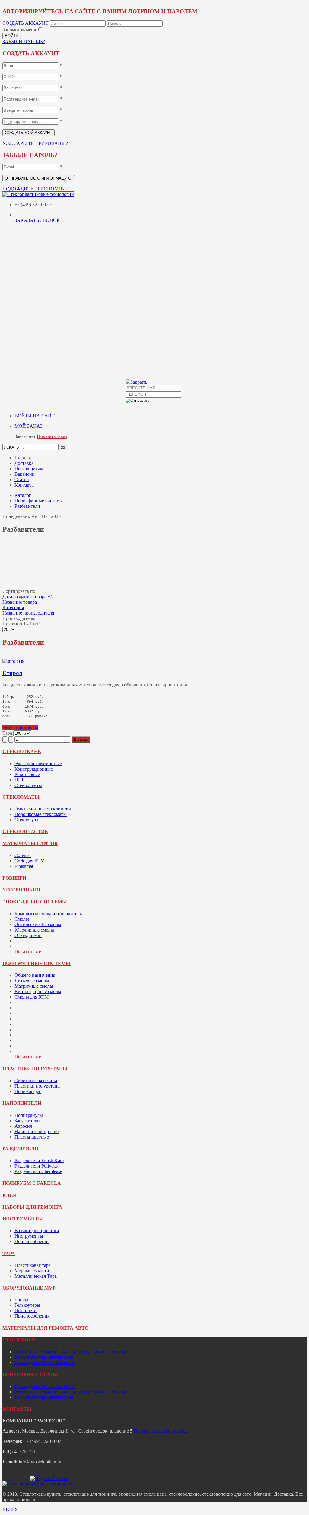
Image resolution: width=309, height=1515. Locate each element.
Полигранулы (28, 1115)
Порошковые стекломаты (40, 814)
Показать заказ (52, 436)
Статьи (21, 479)
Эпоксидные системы (34, 901)
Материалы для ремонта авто (45, 1328)
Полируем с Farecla (31, 1183)
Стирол (12, 673)
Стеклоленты (28, 785)
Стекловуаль (27, 819)
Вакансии (24, 474)
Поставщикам (28, 468)
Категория (13, 607)
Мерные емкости (31, 1270)
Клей (9, 1195)
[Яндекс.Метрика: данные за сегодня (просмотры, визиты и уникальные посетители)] (49, 1478)
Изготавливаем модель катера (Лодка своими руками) (70, 1351)
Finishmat (23, 866)
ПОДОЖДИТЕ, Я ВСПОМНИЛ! (36, 188)
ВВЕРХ (10, 1509)
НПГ (19, 779)
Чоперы (22, 1299)
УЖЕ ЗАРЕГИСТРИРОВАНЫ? (35, 143)
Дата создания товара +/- (27, 596)
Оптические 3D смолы (37, 924)
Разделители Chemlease (38, 1171)
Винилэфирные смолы (37, 991)
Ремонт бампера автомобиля (43, 1357)
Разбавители (27, 506)
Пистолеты (25, 1310)
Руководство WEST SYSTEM (44, 1362)
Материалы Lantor (30, 843)
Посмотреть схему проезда (161, 1430)
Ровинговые (27, 774)
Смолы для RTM (31, 996)
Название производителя (28, 612)
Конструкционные (33, 769)
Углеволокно (21, 889)
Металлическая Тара (35, 1276)
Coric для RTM (29, 860)
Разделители (20, 1148)
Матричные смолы (33, 986)
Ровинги (14, 878)
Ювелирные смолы (34, 929)
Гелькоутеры (27, 1305)
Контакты (24, 484)
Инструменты (22, 1218)
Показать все (27, 951)
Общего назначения (34, 975)
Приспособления (31, 1241)
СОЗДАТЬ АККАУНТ (25, 23)
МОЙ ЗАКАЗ (28, 426)
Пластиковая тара (32, 1265)
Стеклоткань (21, 751)
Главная (22, 457)
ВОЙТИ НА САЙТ (34, 415)
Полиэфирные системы (38, 500)
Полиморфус (27, 1091)
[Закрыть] (136, 382)
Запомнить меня (19, 29)
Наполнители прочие (36, 1131)
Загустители (27, 1120)
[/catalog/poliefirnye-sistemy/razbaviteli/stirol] (13, 661)
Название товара (19, 602)
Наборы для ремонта (32, 1207)
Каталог (22, 495)
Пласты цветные (31, 1136)
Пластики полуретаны (35, 1068)
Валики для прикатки (36, 1230)
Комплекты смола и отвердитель (48, 913)
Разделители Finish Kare (39, 1160)
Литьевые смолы (31, 980)
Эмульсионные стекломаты (42, 808)
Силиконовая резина (35, 1080)
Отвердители (28, 935)
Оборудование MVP (29, 1287)
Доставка (23, 463)
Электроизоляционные (38, 763)
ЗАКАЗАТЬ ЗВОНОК (37, 220)
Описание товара (20, 727)
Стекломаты (21, 797)
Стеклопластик (25, 831)
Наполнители (21, 1103)
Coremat (22, 855)
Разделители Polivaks (36, 1165)
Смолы (21, 919)
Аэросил (23, 1126)
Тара (8, 1253)
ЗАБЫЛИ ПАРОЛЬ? (23, 41)
